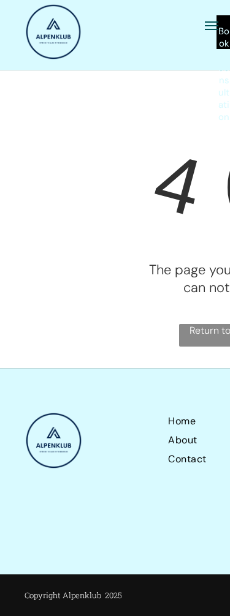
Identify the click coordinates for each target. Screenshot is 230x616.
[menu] (211, 25)
